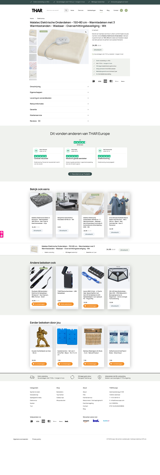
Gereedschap (34, 395)
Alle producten (60, 400)
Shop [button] (101, 10)
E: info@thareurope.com (116, 400)
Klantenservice (87, 397)
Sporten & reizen (35, 392)
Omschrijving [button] (35, 86)
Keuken (32, 403)
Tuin (31, 406)
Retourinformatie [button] (37, 104)
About (85, 392)
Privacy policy (36, 439)
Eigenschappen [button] (36, 92)
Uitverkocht (37, 230)
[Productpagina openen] (67, 204)
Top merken (60, 395)
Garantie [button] (33, 109)
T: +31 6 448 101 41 (114, 397)
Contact (116, 10)
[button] (121, 10)
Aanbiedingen (92, 10)
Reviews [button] (33, 121)
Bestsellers (59, 392)
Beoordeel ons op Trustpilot (81, 174)
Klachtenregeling (88, 403)
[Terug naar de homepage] (37, 10)
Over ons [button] (80, 10)
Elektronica (33, 400)
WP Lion (144, 439)
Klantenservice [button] (36, 115)
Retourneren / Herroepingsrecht (93, 400)
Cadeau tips (60, 397)
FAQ (84, 395)
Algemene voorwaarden (20, 439)
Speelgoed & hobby (36, 397)
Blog (108, 10)
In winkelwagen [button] (40, 304)
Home (72, 10)
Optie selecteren (66, 304)
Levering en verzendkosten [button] (40, 98)
